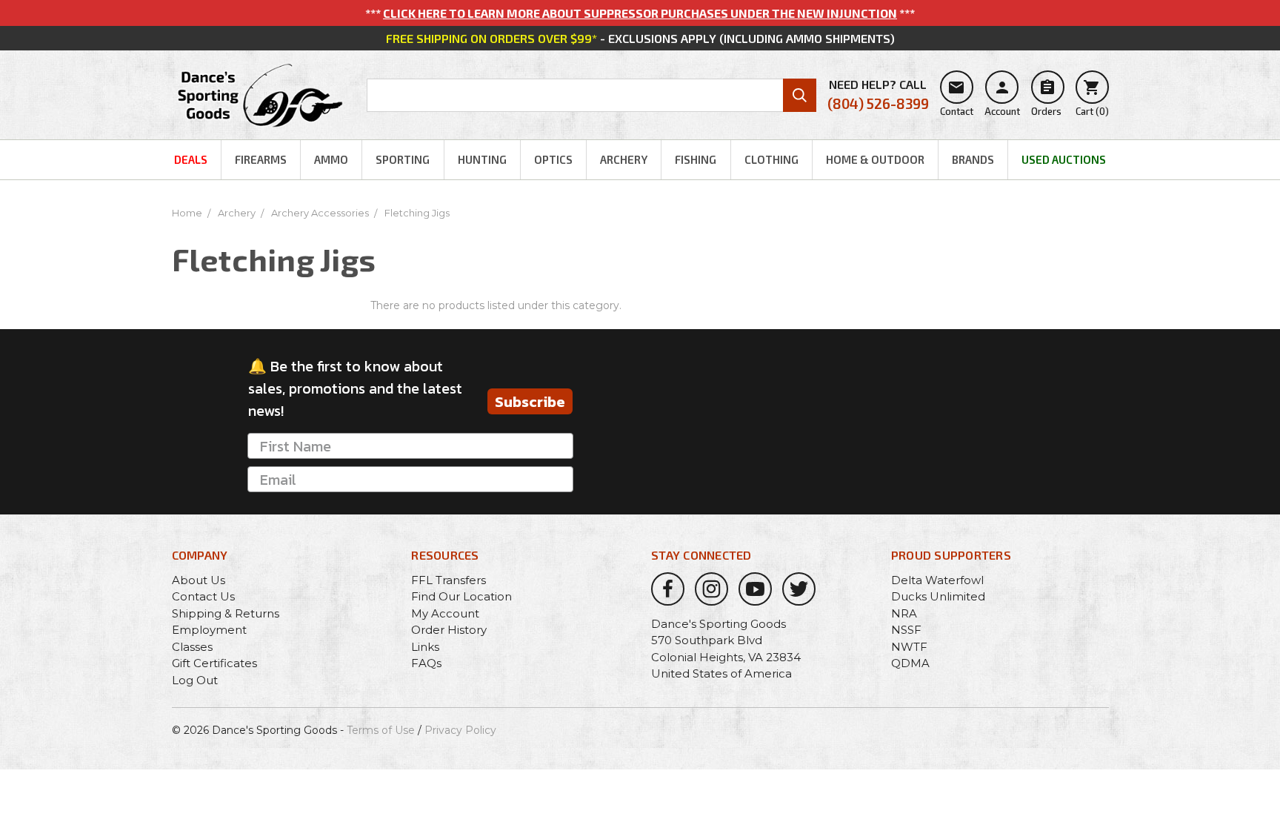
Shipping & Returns (225, 613)
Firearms (261, 159)
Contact (956, 98)
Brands (973, 159)
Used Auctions (1063, 159)
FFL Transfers (448, 580)
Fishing (695, 159)
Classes (192, 647)
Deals (190, 159)
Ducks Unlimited (938, 596)
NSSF (906, 630)
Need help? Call (878, 94)
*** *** (640, 13)
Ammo (331, 159)
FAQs (426, 663)
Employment (209, 630)
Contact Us (203, 596)
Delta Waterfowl (937, 580)
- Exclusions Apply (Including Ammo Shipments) (640, 38)
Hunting (482, 159)
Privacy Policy (460, 730)
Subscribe (530, 402)
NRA (904, 613)
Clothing (771, 159)
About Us (198, 580)
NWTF (909, 647)
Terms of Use (381, 730)
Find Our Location (461, 596)
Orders (1046, 98)
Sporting (403, 159)
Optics (553, 159)
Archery (623, 159)
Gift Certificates (214, 663)
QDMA (910, 663)
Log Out (195, 680)
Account (1002, 98)
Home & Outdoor (875, 159)
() (1092, 98)
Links (425, 647)
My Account (445, 613)
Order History (449, 630)
